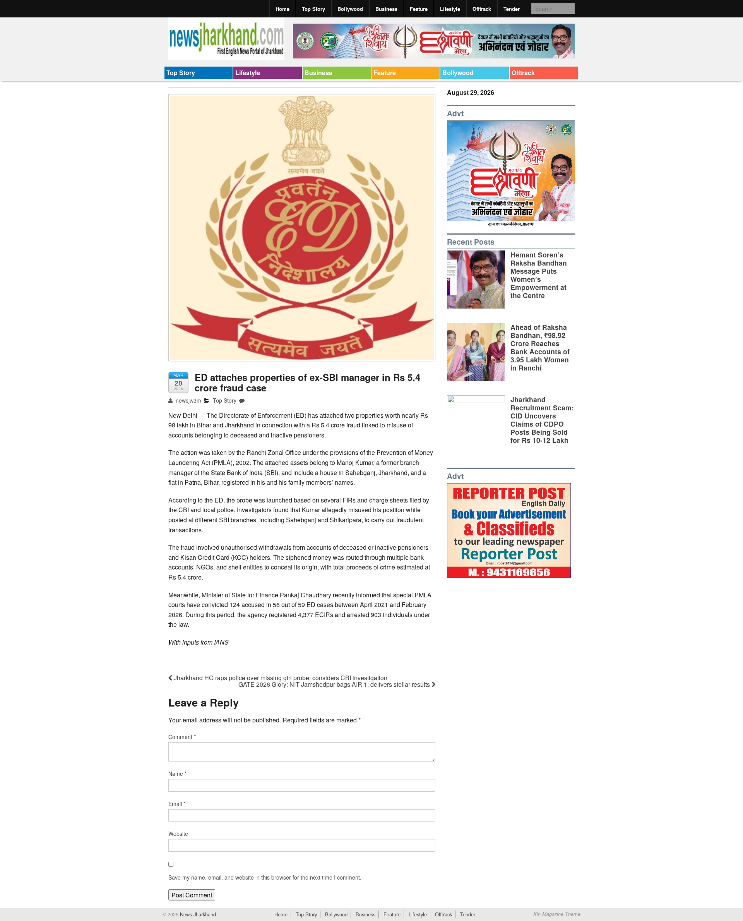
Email (176, 804)
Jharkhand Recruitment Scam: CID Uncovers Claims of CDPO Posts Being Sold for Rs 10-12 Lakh (542, 419)
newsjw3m (187, 400)
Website (178, 833)
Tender (511, 8)
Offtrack (482, 8)
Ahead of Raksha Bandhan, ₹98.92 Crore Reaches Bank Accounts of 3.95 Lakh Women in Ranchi (540, 347)
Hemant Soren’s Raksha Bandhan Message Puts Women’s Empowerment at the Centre (538, 275)
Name (177, 773)
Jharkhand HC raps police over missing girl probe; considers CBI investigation (279, 677)
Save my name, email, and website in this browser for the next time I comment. (264, 877)
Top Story (313, 8)
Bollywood (350, 8)
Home (282, 8)
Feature (419, 8)
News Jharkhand (197, 914)
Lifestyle (450, 8)
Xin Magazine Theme (556, 914)
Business (386, 8)
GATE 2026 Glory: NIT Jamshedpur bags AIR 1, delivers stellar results (334, 684)
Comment (182, 737)
